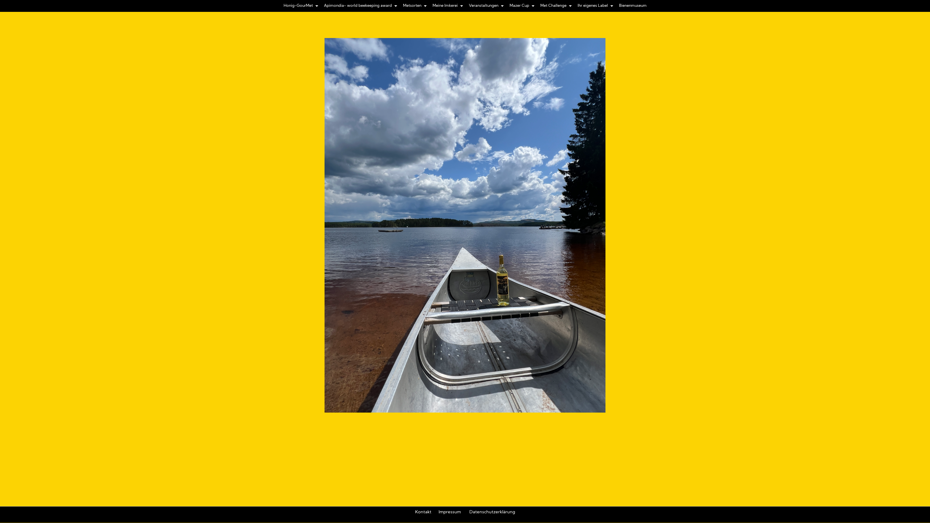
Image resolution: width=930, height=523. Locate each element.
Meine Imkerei (445, 6)
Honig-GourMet (298, 6)
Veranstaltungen (483, 6)
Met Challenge (553, 6)
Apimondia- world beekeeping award (358, 6)
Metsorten (412, 6)
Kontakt (423, 512)
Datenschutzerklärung (492, 512)
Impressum (450, 512)
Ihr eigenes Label (593, 6)
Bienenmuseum (633, 6)
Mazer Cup (519, 6)
